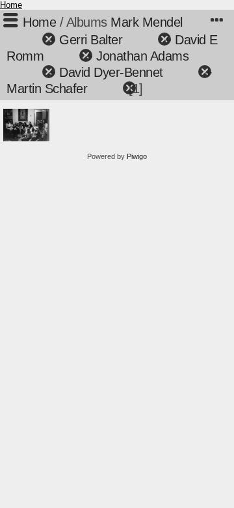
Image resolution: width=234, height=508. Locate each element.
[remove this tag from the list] (25, 40)
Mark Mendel (146, 22)
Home (11, 5)
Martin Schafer (46, 88)
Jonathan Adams (142, 56)
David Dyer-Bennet (111, 72)
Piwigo (137, 156)
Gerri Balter (90, 40)
